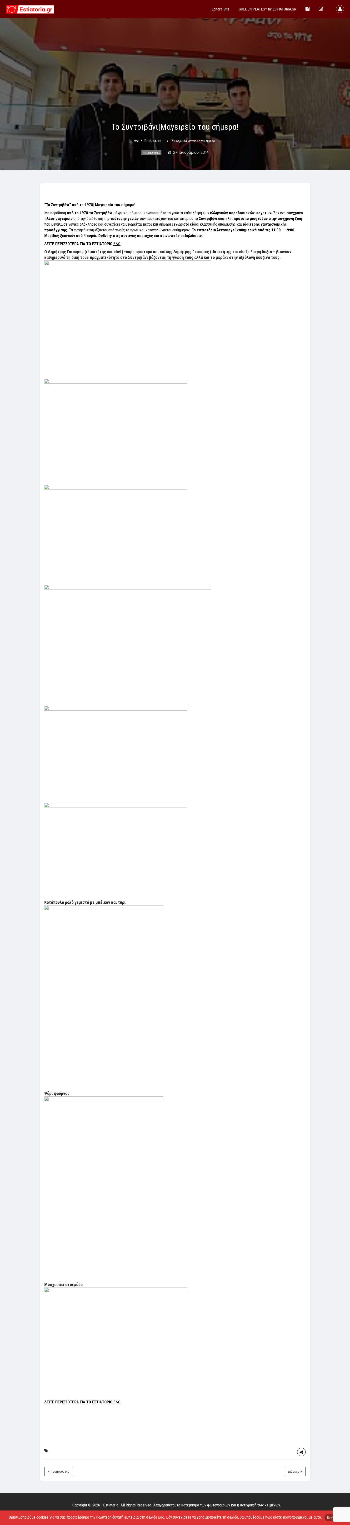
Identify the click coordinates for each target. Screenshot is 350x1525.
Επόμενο (294, 1471)
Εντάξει (333, 1517)
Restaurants (153, 141)
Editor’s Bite (221, 9)
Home (135, 141)
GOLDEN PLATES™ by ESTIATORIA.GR (267, 9)
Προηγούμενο (60, 1471)
